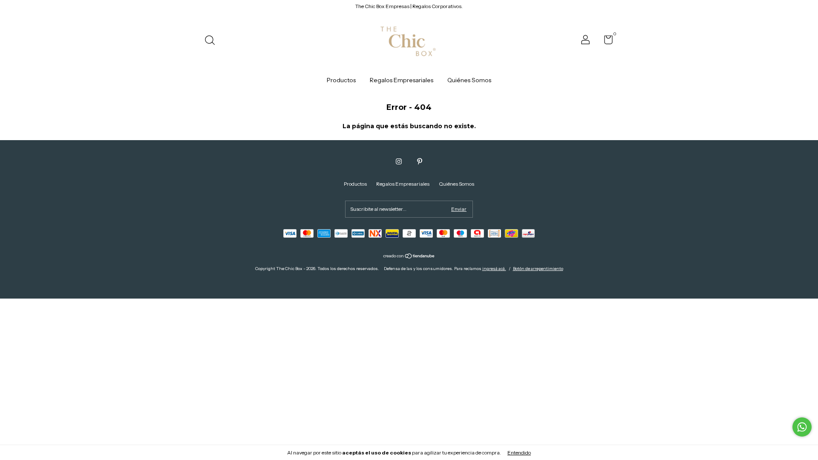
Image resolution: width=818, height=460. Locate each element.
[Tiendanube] (409, 257)
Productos (341, 80)
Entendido (519, 452)
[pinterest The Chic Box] (419, 161)
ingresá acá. (494, 268)
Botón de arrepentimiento (538, 268)
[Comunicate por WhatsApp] (802, 427)
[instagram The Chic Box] (398, 161)
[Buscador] (212, 41)
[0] (605, 41)
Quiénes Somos (469, 80)
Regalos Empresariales (401, 80)
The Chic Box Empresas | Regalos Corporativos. (409, 6)
